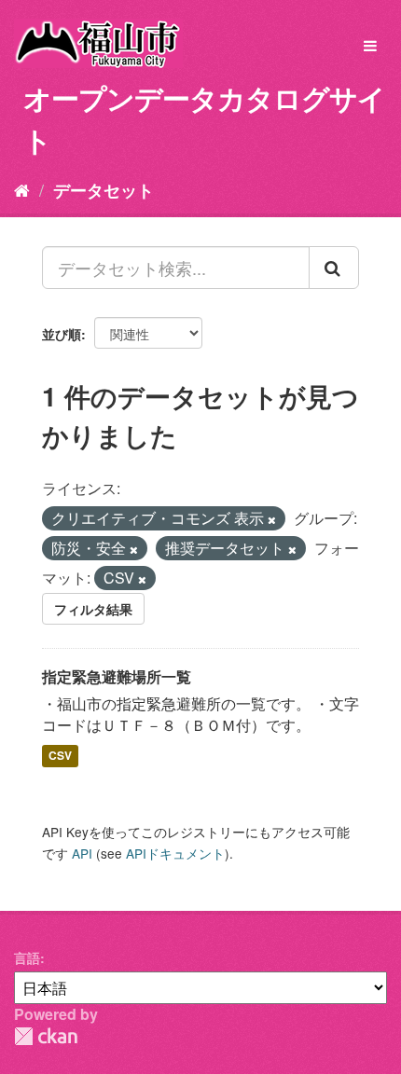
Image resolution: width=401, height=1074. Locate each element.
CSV (60, 755)
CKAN (45, 1036)
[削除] (272, 519)
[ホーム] (22, 189)
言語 (27, 957)
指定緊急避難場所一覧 (116, 676)
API (82, 853)
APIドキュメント (175, 853)
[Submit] (334, 267)
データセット (103, 190)
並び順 (61, 333)
